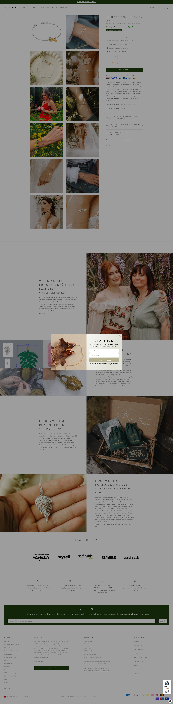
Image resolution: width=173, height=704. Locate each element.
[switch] (167, 692)
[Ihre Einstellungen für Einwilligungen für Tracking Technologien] (170, 701)
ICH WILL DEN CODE (104, 360)
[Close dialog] (120, 336)
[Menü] (170, 681)
